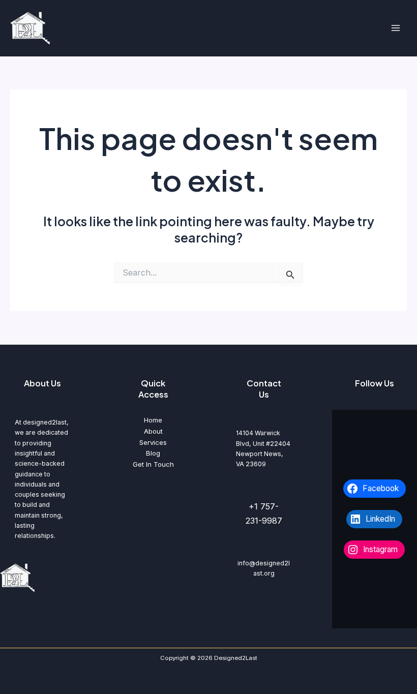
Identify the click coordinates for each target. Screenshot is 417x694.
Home (153, 420)
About (153, 431)
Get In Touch (153, 464)
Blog (153, 453)
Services (153, 442)
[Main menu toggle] (395, 28)
